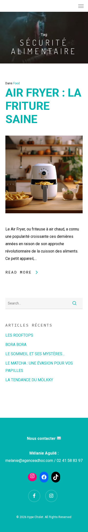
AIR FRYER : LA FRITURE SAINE (43, 106)
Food (16, 83)
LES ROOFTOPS (19, 335)
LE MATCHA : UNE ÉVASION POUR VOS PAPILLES (39, 367)
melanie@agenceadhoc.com (29, 460)
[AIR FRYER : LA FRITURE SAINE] (44, 221)
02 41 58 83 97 (70, 460)
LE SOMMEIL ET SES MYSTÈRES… (35, 354)
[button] (81, 5)
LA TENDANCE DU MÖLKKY (29, 380)
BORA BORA (15, 344)
